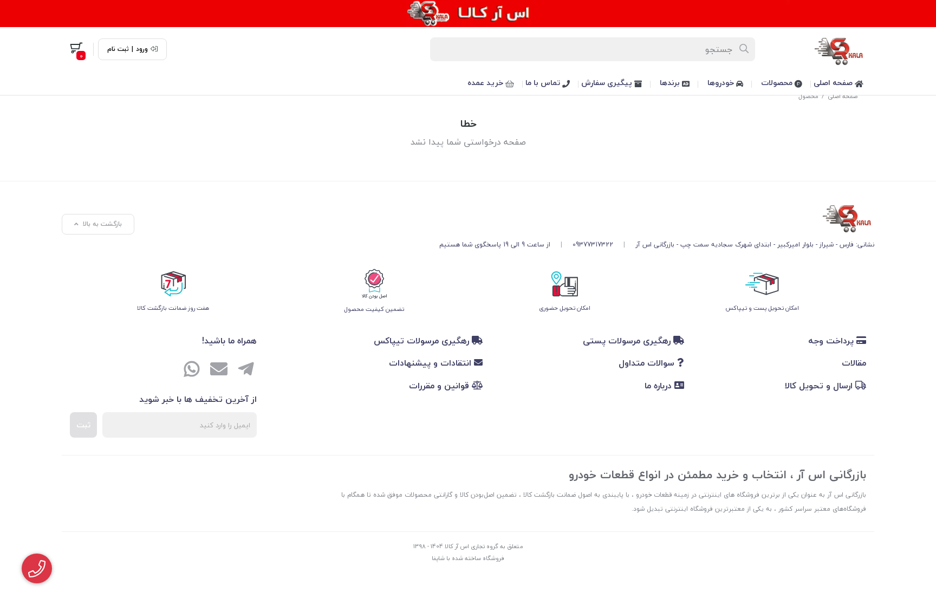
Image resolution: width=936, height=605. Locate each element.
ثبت (83, 425)
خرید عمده (486, 82)
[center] (744, 49)
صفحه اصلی (834, 82)
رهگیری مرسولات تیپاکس (423, 340)
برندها (671, 82)
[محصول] (656, 217)
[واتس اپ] (192, 370)
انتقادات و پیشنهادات (431, 362)
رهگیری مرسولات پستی (628, 340)
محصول (808, 96)
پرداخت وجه (832, 340)
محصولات (778, 82)
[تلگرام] (246, 370)
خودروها (721, 82)
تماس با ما (543, 82)
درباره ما (659, 385)
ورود (142, 49)
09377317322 (593, 244)
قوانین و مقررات (440, 385)
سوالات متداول (648, 362)
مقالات (854, 362)
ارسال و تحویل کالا (820, 385)
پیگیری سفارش (607, 82)
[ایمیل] (219, 370)
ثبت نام (118, 49)
